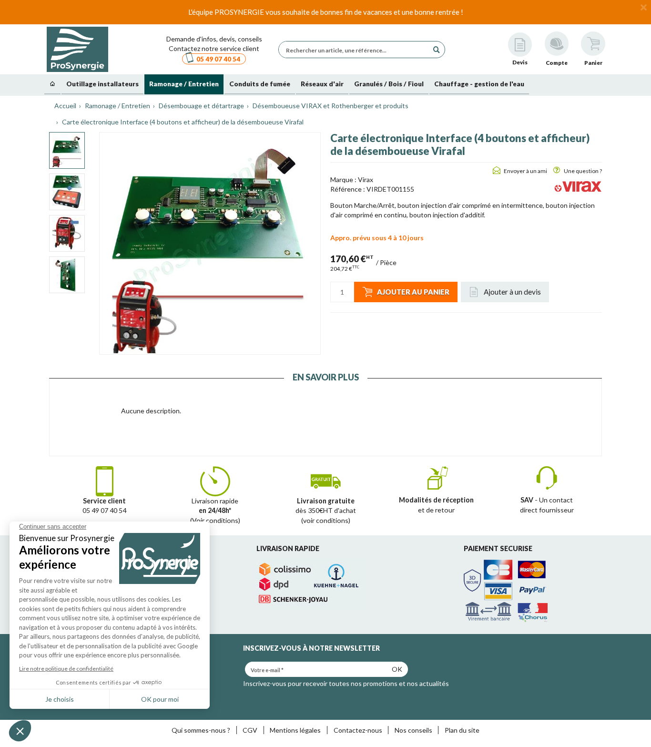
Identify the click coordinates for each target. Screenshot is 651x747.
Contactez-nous (358, 730)
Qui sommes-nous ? (201, 730)
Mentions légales (295, 730)
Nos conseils (413, 730)
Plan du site (462, 730)
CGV (250, 730)
